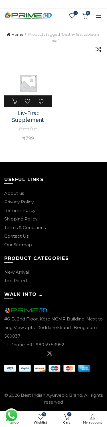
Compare (41, 101)
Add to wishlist (28, 101)
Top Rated (15, 280)
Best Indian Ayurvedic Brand (51, 395)
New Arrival (16, 272)
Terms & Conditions (25, 227)
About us (14, 193)
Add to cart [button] (15, 101)
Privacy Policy (19, 202)
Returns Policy (19, 210)
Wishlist (75, 13)
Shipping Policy (20, 219)
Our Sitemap (18, 244)
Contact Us (16, 236)
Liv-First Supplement (28, 116)
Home (17, 34)
